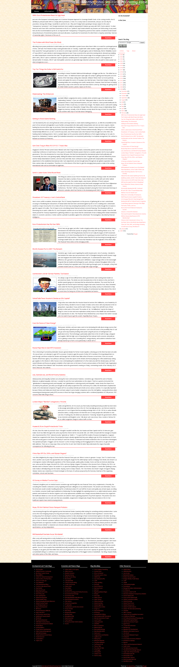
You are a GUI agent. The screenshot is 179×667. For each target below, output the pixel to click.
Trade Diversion (40, 637)
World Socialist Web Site (129, 659)
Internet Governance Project (101, 618)
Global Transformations (129, 607)
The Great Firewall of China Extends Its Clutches (133, 214)
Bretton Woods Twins (52, 148)
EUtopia (96, 594)
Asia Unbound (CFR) (99, 579)
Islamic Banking (51, 121)
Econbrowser (68, 590)
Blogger (136, 234)
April (122, 108)
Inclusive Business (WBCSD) (43, 610)
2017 (121, 70)
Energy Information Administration (132, 588)
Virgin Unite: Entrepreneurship (131, 652)
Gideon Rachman (98, 601)
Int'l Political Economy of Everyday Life (133, 618)
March (123, 110)
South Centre (126, 646)
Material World (98, 627)
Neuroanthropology (99, 629)
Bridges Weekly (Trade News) (131, 579)
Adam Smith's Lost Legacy (72, 569)
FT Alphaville (68, 605)
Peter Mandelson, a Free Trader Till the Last (132, 169)
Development (50, 96)
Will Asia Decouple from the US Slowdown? (132, 182)
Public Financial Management (43, 631)
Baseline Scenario (69, 573)
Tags (128, 51)
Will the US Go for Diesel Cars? (129, 192)
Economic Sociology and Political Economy (76, 592)
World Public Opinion (129, 657)
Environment (54, 325)
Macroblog (68, 610)
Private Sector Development (43, 629)
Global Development (41, 597)
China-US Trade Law (41, 580)
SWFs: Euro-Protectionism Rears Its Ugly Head (49, 15)
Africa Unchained (98, 573)
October (123, 95)
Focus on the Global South (130, 597)
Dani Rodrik (39, 588)
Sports (58, 455)
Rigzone (125, 642)
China (48, 428)
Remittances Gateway (129, 640)
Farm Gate (97, 595)
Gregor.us (96, 609)
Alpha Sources (69, 571)
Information (49, 11)
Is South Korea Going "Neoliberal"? (130, 226)
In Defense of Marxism (129, 616)
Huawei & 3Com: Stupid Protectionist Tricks (48, 426)
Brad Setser (68, 579)
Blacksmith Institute (128, 575)
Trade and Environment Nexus (44, 635)
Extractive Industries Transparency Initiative (134, 594)
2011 (121, 82)
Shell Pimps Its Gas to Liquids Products (131, 197)
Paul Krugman (68, 620)
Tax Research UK (98, 644)
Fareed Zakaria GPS (128, 595)
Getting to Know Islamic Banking (44, 119)
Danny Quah (68, 586)
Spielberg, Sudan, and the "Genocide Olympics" (133, 178)
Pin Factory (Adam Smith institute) (74, 622)
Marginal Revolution (70, 612)
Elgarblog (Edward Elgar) (100, 592)
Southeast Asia (70, 148)
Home (36, 11)
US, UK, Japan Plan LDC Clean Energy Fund (132, 199)
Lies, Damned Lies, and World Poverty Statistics (49, 375)
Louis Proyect (97, 620)
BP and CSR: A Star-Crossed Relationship (131, 190)
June (122, 104)
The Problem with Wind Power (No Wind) (47, 42)
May (122, 106)
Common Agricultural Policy (43, 586)
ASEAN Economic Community (43, 571)
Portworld (126, 637)
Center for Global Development (44, 577)
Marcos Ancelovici (99, 625)
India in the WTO (40, 612)
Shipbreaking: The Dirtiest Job (43, 94)
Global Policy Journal (128, 605)
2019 (121, 65)
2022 (121, 59)
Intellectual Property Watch (43, 616)
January (123, 229)
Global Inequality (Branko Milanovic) (45, 601)
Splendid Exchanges (41, 633)
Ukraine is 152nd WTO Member (129, 212)
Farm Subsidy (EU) (40, 595)
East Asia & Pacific (40, 590)
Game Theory (97, 599)
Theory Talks (97, 646)
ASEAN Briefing (127, 571)
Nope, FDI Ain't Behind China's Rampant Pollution (50, 507)
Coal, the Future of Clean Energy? (44, 323)
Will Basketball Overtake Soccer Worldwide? (48, 534)
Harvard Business (98, 610)
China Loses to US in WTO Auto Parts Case (132, 180)
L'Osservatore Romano (129, 625)
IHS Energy (97, 612)
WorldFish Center (127, 661)
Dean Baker (68, 588)
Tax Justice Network (99, 642)
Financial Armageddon (71, 603)
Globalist (125, 610)
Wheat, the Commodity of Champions (131, 195)
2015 (121, 74)
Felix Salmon (68, 601)
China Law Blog (98, 582)
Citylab (125, 582)
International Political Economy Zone (51, 666)
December (124, 91)
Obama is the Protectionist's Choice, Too (132, 220)
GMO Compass (127, 612)
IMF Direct (38, 609)
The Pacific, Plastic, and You (128, 205)
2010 (121, 85)
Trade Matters (39, 638)
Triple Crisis (39, 640)
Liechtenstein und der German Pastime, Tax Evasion (51, 274)
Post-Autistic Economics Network (132, 638)
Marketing (53, 455)
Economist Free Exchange (71, 594)
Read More (108, 38)
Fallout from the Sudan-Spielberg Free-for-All (133, 176)
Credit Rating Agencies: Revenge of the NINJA (133, 203)
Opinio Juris (97, 633)
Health (48, 482)
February (123, 113)
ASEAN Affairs (127, 569)
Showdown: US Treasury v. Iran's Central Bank (49, 197)
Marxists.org (126, 627)
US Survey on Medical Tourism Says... (45, 480)
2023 (121, 57)
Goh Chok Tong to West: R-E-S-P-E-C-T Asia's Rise (50, 146)
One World (126, 633)
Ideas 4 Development (41, 607)
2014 (121, 76)
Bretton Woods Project (129, 577)
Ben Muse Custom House (42, 573)
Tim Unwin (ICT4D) (99, 648)
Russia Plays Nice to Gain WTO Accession (47, 348)
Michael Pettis (68, 614)
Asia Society (126, 573)
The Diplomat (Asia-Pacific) (130, 648)
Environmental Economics (72, 599)
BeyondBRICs (39, 575)
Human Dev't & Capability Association (133, 614)
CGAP (95, 580)
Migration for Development (130, 629)
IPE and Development (41, 620)
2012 (121, 80)
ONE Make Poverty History (43, 622)
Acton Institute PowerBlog (101, 569)
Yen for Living (97, 655)
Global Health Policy (41, 599)
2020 (121, 63)
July (122, 102)
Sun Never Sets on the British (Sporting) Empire (133, 222)
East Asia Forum (98, 588)
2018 (121, 67)
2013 (121, 78)
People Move (39, 625)
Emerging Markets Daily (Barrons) (74, 597)
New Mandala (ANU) (99, 631)
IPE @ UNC (38, 618)
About (133, 51)
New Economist (69, 618)
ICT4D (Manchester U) (41, 605)
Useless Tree (97, 653)
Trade (59, 175)
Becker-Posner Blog (70, 577)
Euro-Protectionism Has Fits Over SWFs (46, 224)
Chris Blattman (40, 582)
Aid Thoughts (39, 569)
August (123, 100)
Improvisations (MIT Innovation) (102, 616)
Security (52, 428)
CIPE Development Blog (42, 584)
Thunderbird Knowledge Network (132, 650)
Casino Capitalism (51, 71)
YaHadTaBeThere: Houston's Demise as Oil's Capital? (51, 298)
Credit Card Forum (70, 584)
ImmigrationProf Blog (100, 614)
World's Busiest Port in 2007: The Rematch (47, 249)
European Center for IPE (129, 592)
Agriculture (49, 175)
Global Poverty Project (42, 603)
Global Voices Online (99, 607)
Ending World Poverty (41, 592)
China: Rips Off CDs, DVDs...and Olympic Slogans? (49, 453)
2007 (121, 231)
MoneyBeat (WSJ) (69, 616)
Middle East (58, 121)
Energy (48, 44)
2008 (121, 89)
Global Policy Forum (128, 603)
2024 (121, 55)
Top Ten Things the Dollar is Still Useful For (48, 69)
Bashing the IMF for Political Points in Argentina (133, 201)
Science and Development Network (132, 644)
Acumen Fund (97, 571)
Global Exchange (127, 601)
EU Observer (126, 590)
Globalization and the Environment (74, 607)
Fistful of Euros (98, 597)
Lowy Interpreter (98, 622)
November (124, 93)
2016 (121, 72)
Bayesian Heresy (69, 575)
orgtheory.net (97, 637)
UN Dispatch (97, 652)
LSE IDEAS (96, 624)
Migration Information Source (131, 631)
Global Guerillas (98, 603)
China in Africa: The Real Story (43, 579)
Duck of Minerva (98, 586)
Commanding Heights (129, 584)
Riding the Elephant (99, 640)
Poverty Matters (40, 627)
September (124, 98)
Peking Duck (97, 638)
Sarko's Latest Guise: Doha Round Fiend (46, 173)
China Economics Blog (71, 582)
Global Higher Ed (98, 605)
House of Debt (69, 609)
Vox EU (67, 624)
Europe (48, 17)
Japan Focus (126, 624)
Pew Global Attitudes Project (130, 635)
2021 (121, 61)
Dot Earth (96, 584)
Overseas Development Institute (44, 624)
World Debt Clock (128, 655)
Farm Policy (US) (40, 594)
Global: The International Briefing (132, 609)
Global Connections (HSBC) (130, 599)
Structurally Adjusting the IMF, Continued (131, 188)
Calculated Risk (69, 580)
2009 (121, 87)
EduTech (96, 590)
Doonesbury (126, 586)
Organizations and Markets (101, 635)
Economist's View (69, 595)
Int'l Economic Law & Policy (43, 614)
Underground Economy (57, 276)
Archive (122, 51)
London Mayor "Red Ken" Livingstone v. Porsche (49, 402)
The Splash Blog (130, 666)
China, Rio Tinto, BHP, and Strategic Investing (133, 224)
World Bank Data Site (128, 653)
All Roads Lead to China (100, 575)
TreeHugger (97, 650)
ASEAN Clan (97, 577)
